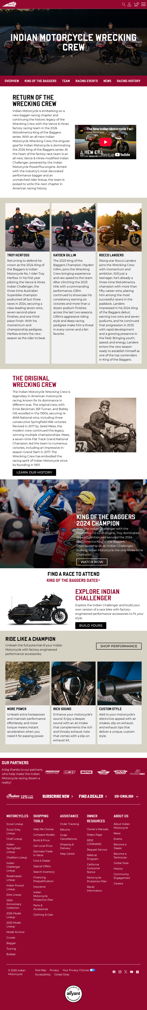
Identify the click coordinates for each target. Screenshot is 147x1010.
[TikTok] (137, 972)
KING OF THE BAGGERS (40, 81)
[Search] (124, 4)
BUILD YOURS (90, 626)
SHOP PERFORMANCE (118, 646)
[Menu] (143, 4)
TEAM (66, 81)
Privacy (54, 970)
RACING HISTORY (128, 81)
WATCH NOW (92, 562)
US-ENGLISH (124, 796)
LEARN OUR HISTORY (34, 472)
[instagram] (119, 972)
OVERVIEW (12, 81)
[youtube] (131, 972)
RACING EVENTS (86, 81)
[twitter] (125, 972)
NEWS (107, 81)
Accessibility (43, 974)
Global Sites (61, 974)
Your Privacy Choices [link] (76, 970)
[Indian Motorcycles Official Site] (16, 4)
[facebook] (114, 972)
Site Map (40, 970)
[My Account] (129, 4)
